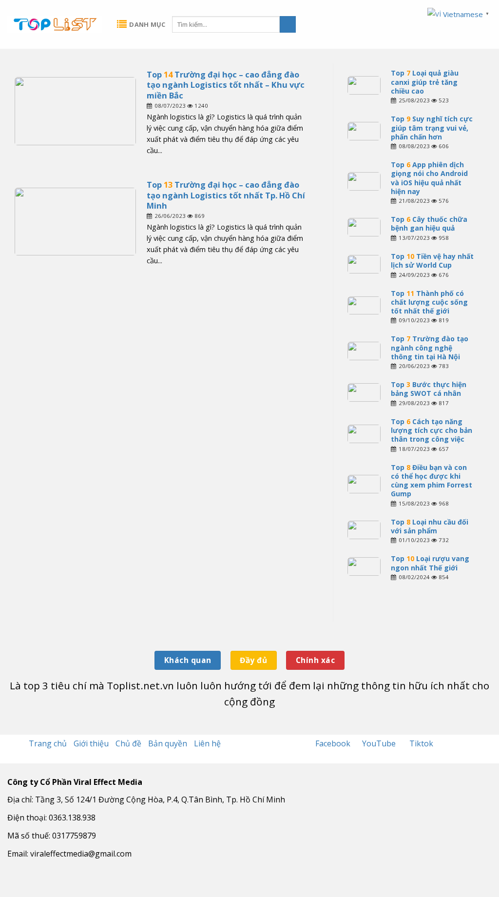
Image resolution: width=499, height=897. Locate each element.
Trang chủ (48, 743)
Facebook (333, 743)
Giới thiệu (91, 743)
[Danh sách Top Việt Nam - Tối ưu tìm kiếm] (54, 24)
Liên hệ (207, 743)
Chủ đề (128, 743)
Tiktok (421, 743)
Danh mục (147, 24)
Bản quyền (167, 743)
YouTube (380, 743)
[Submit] (288, 24)
